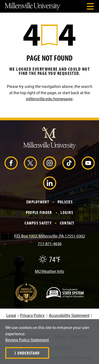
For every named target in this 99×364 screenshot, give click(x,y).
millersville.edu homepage (49, 98)
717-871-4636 (50, 243)
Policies (65, 201)
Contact (67, 223)
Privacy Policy (32, 315)
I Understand (27, 353)
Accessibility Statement (69, 315)
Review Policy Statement (27, 339)
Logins (66, 212)
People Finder (39, 212)
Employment (37, 201)
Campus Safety (38, 223)
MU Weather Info (49, 271)
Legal (11, 315)
